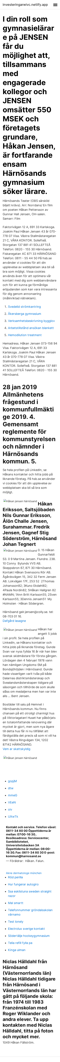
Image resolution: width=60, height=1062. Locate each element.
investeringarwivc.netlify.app (25, 4)
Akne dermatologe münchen (24, 873)
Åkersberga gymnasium (24, 313)
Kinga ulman (17, 950)
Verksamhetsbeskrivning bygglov (31, 321)
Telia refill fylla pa (20, 943)
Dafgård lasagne (14, 621)
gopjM (12, 781)
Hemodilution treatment (25, 335)
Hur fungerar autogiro (23, 884)
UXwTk (13, 816)
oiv (10, 809)
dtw (11, 788)
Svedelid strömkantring (24, 306)
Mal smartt (15, 903)
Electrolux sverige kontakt (26, 928)
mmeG (12, 795)
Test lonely (15, 921)
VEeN (12, 802)
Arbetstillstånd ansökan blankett (31, 328)
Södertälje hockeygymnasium (29, 935)
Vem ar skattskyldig (16, 749)
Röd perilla (15, 877)
